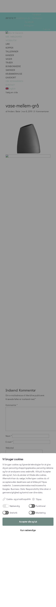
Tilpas (39, 499)
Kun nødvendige (28, 530)
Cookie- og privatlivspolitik (18, 499)
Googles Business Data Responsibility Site (22, 488)
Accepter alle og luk (28, 521)
